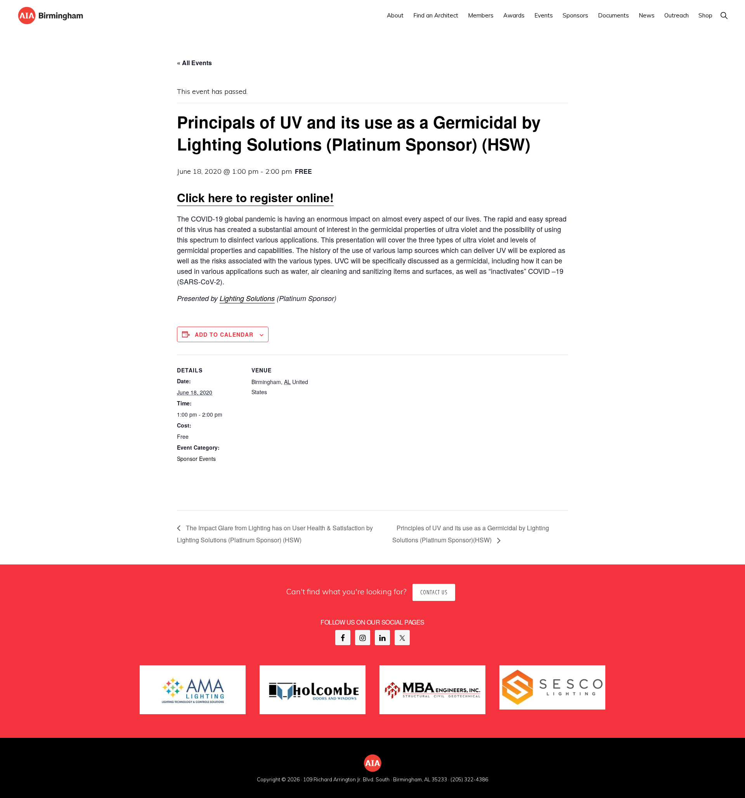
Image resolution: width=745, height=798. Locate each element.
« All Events (194, 62)
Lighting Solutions (247, 298)
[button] (723, 15)
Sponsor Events (196, 458)
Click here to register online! (255, 197)
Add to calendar (224, 334)
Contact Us (433, 592)
